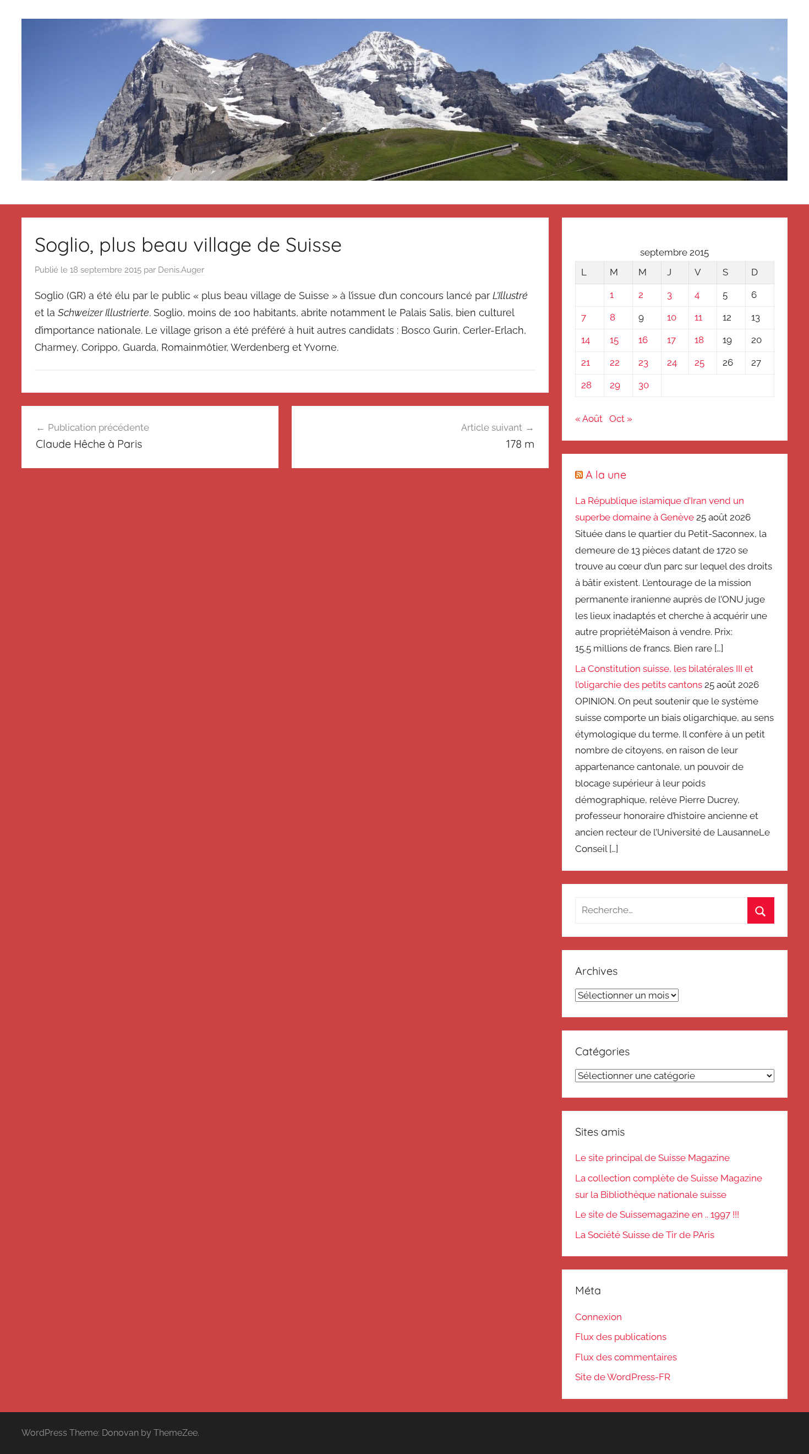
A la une (606, 474)
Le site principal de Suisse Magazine (652, 1157)
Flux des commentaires (626, 1357)
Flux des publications (620, 1336)
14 (585, 339)
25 (699, 362)
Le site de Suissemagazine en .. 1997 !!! (657, 1214)
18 (699, 339)
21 (585, 362)
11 (698, 317)
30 (643, 384)
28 (586, 384)
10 (671, 317)
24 (672, 362)
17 (671, 339)
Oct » (620, 418)
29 (615, 384)
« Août (589, 418)
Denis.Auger (181, 270)
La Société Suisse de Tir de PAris (644, 1234)
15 (614, 339)
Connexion (598, 1316)
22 (615, 362)
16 (643, 339)
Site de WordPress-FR (622, 1376)
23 (643, 362)
